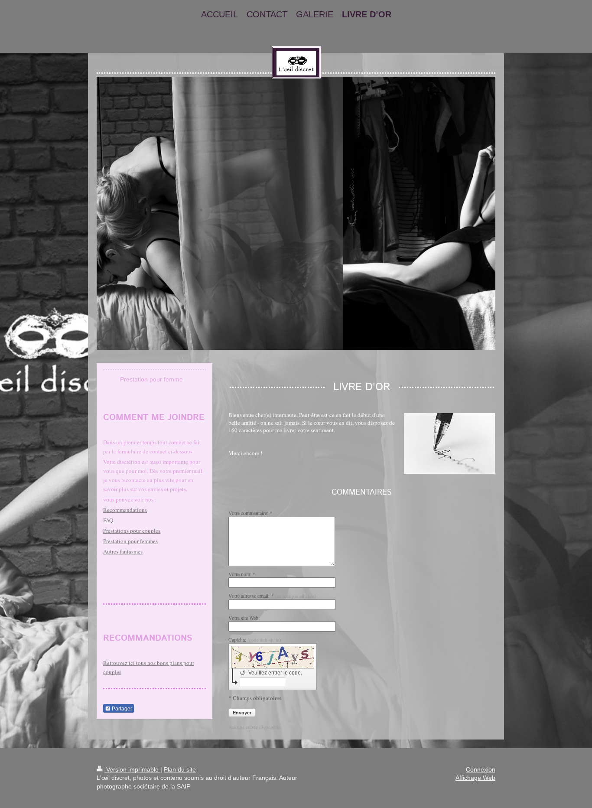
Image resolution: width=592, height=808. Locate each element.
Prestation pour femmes (130, 541)
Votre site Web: (244, 617)
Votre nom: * (241, 573)
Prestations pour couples (131, 530)
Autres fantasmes (123, 551)
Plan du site (180, 769)
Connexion (480, 769)
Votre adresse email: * (272, 595)
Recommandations (125, 510)
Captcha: (254, 639)
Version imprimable (132, 769)
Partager (121, 709)
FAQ (108, 520)
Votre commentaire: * (250, 512)
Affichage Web (475, 777)
